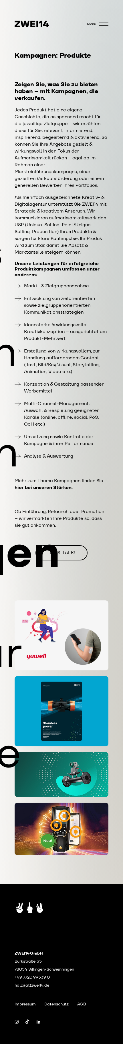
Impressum (25, 1004)
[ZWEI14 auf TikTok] (27, 1021)
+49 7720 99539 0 (32, 977)
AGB (81, 1004)
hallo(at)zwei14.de (32, 985)
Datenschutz (56, 1004)
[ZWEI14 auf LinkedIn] (38, 1022)
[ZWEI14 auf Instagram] (17, 1022)
